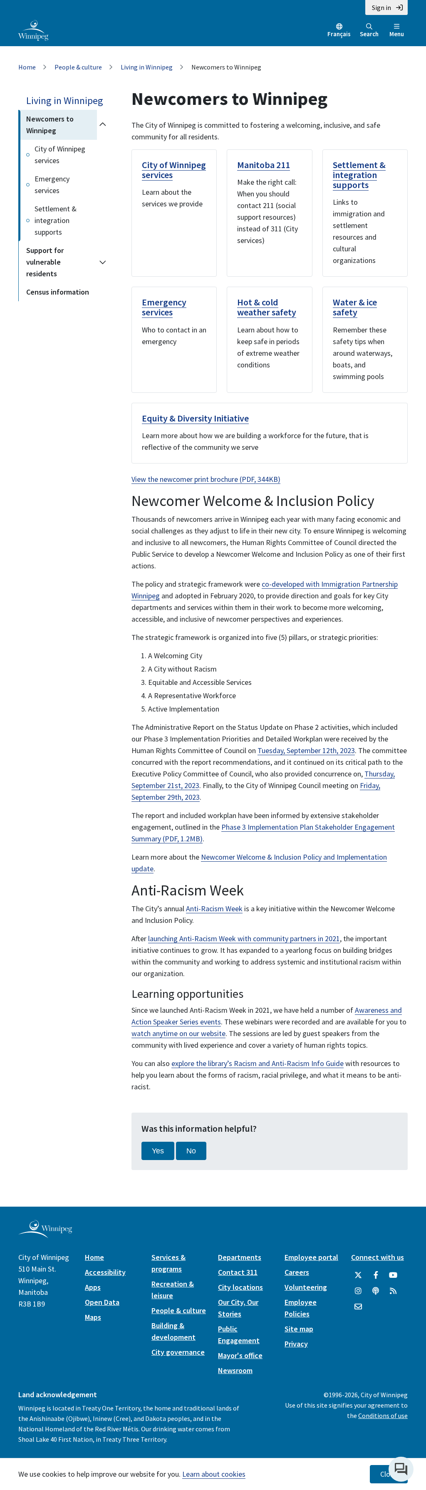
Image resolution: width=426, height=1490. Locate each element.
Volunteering (306, 1287)
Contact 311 (238, 1272)
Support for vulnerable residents (45, 261)
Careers (297, 1272)
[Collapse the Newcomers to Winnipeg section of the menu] (102, 124)
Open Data (102, 1302)
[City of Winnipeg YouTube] (393, 1275)
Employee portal (311, 1257)
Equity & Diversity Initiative (195, 418)
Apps (93, 1287)
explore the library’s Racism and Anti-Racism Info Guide (257, 1063)
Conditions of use (383, 1415)
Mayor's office (240, 1355)
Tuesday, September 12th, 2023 (306, 750)
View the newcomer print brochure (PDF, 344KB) (205, 479)
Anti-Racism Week (214, 908)
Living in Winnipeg (147, 67)
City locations (240, 1287)
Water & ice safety (355, 307)
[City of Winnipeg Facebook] (376, 1275)
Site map (299, 1329)
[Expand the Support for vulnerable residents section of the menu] (102, 262)
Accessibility (105, 1272)
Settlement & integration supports (56, 220)
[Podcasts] (376, 1291)
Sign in (381, 7)
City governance (178, 1352)
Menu (396, 34)
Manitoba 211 (263, 165)
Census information (57, 292)
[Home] (33, 29)
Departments (239, 1257)
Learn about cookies (213, 1474)
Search (369, 34)
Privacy (296, 1344)
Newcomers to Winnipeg (50, 124)
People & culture (78, 67)
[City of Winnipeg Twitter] (358, 1275)
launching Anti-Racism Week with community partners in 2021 (244, 938)
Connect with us (377, 1257)
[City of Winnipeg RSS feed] (393, 1291)
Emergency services (52, 184)
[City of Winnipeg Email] (358, 1307)
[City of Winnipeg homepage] (45, 1235)
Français (339, 34)
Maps (93, 1317)
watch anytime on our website (178, 1033)
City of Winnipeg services (60, 154)
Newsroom (235, 1370)
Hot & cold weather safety (266, 307)
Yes (158, 1151)
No (191, 1151)
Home (27, 67)
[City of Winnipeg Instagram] (358, 1291)
